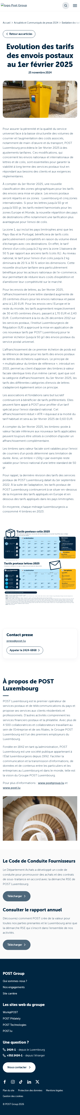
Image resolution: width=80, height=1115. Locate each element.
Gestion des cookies (13, 1096)
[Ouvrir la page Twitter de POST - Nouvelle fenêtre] (37, 1082)
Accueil (6, 23)
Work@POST (10, 1012)
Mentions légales (54, 1090)
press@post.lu (16, 641)
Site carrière (10, 993)
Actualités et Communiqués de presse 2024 (36, 23)
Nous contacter (17, 1067)
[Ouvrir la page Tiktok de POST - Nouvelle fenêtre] (21, 1082)
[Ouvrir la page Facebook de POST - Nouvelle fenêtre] (5, 1082)
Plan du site (8, 1090)
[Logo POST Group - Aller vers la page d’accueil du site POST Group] (14, 5)
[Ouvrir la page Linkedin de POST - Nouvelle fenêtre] (29, 1082)
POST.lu (7, 1031)
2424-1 (11, 1049)
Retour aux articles (20, 33)
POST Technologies (14, 1025)
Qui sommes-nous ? (15, 981)
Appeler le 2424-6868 (23, 650)
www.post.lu (11, 788)
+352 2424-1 (15, 1055)
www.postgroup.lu (51, 783)
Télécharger (14, 896)
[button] (65, 5)
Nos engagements (14, 987)
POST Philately (11, 1018)
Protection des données (30, 1090)
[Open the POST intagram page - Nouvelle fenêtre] (13, 1082)
